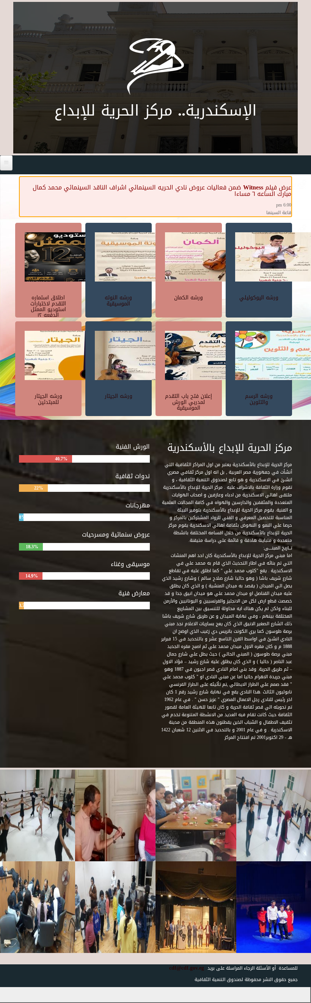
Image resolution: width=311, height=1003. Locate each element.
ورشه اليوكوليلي (258, 298)
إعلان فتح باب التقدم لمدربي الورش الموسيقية (188, 402)
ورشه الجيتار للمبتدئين (48, 399)
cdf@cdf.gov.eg (184, 968)
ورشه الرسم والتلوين (259, 399)
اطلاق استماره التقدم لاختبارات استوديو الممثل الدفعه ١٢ (48, 306)
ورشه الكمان (188, 298)
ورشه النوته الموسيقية (118, 300)
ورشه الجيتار (118, 396)
